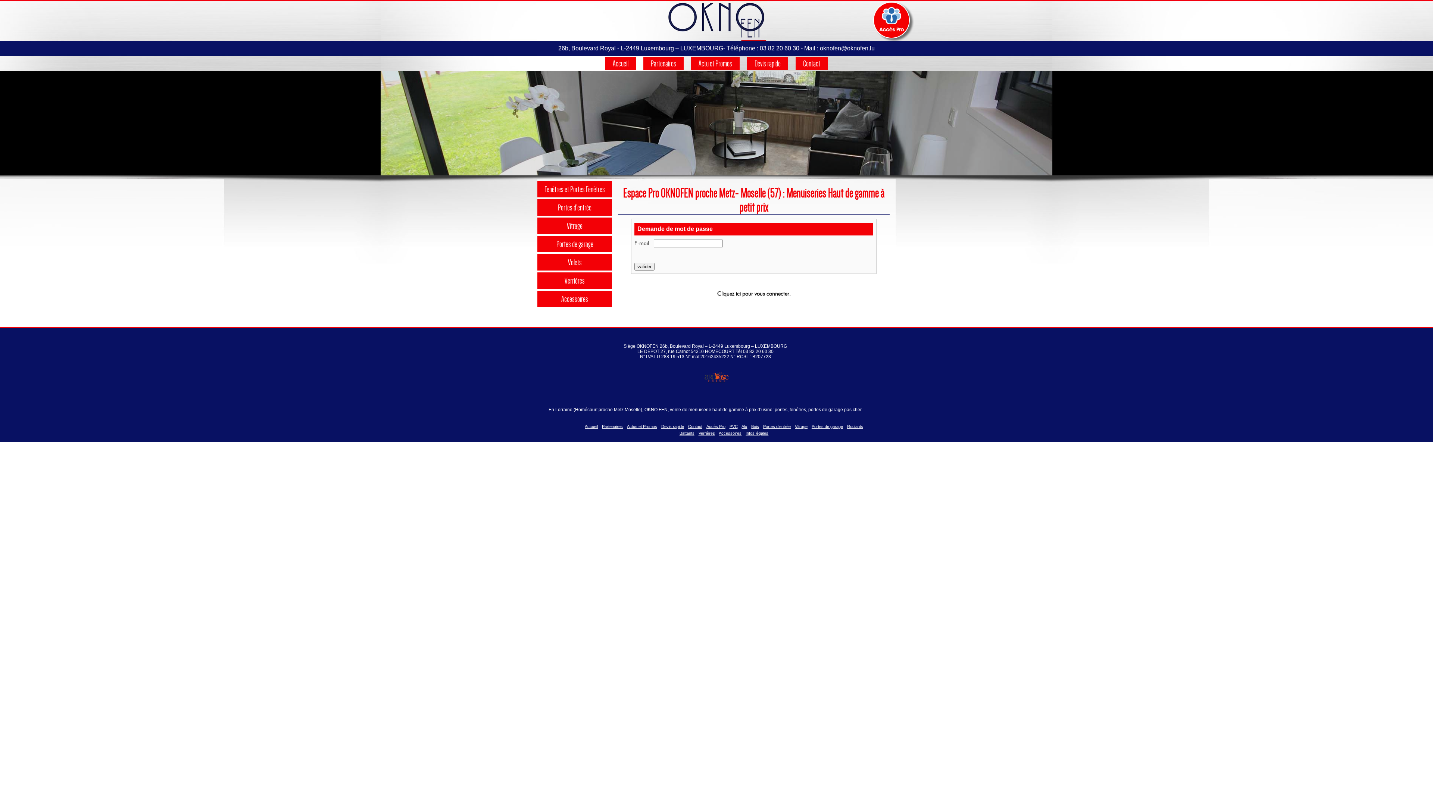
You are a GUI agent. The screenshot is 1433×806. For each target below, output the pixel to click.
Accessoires (574, 298)
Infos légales (757, 433)
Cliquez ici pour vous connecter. (754, 293)
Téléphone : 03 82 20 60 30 (763, 48)
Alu (744, 426)
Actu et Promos (715, 63)
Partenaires (663, 63)
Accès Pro (715, 426)
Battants (687, 433)
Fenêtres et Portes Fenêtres (574, 189)
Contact (811, 63)
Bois (755, 426)
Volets (575, 262)
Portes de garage (574, 244)
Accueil (620, 63)
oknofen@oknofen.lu (847, 48)
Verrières (575, 280)
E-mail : (643, 243)
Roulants (855, 426)
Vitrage (575, 225)
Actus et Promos (642, 426)
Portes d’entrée (574, 207)
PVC (734, 426)
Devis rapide (768, 63)
